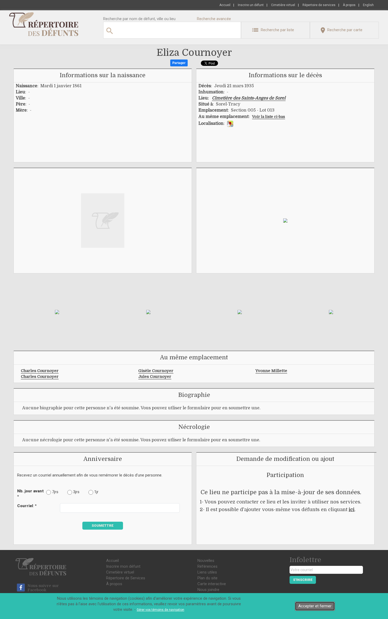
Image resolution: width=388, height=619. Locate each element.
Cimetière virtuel (283, 5)
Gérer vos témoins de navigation (160, 610)
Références (207, 566)
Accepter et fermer (315, 606)
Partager (179, 63)
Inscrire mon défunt (123, 566)
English (368, 5)
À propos (349, 5)
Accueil (224, 5)
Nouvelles (205, 560)
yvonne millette (271, 370)
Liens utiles (207, 572)
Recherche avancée (214, 18)
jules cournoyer (154, 376)
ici (351, 509)
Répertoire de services (318, 5)
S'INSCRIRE (303, 580)
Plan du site (207, 578)
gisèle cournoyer (155, 370)
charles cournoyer (40, 370)
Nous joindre (208, 589)
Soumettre (102, 526)
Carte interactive (211, 583)
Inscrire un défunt (251, 5)
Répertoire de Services (125, 578)
